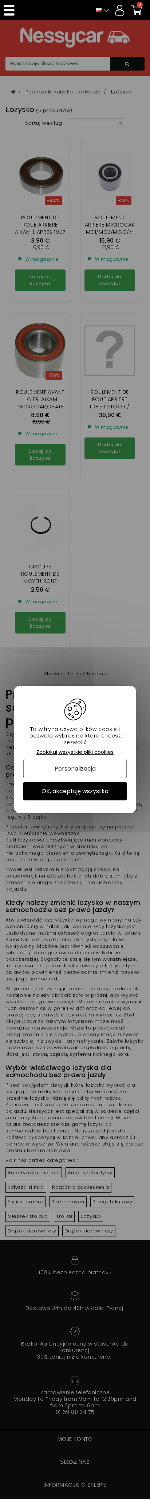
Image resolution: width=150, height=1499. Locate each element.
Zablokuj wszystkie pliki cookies (75, 752)
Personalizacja (75, 768)
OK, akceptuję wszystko (75, 791)
